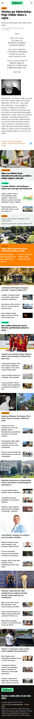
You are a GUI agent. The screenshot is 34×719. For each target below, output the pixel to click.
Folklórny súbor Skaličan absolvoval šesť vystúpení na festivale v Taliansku (10, 509)
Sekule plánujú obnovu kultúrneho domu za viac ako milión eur (10, 209)
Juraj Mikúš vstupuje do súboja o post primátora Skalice (15, 536)
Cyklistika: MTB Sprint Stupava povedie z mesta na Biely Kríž (14, 289)
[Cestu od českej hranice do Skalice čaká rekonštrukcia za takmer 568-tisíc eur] (28, 613)
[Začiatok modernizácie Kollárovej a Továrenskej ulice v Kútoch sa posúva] (28, 680)
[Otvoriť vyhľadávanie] (32, 3)
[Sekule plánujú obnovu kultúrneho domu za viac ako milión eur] (28, 209)
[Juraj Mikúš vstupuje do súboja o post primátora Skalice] (17, 524)
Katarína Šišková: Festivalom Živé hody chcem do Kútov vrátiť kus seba (15, 418)
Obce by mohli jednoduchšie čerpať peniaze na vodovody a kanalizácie (11, 454)
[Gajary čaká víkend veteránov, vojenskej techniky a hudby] (17, 235)
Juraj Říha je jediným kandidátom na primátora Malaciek (10, 500)
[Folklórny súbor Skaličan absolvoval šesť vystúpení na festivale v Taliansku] (28, 509)
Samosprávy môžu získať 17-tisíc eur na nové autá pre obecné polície (11, 306)
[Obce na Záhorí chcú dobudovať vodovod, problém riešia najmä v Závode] (17, 159)
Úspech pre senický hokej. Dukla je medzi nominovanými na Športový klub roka (16, 356)
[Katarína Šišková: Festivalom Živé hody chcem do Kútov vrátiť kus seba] (17, 402)
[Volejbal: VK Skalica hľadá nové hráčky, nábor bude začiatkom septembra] (28, 297)
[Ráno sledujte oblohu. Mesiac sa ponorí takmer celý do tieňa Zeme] (28, 315)
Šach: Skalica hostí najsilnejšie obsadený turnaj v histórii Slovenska (11, 658)
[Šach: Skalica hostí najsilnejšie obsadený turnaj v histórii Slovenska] (28, 658)
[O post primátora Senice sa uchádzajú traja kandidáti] (28, 376)
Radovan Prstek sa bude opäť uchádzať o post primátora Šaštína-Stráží (10, 544)
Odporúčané (6, 170)
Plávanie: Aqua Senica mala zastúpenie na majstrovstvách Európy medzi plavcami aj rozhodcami (14, 594)
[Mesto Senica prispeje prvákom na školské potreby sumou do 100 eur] (28, 622)
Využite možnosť (12, 704)
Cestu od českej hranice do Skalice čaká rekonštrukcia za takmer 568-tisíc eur (10, 614)
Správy (4, 8)
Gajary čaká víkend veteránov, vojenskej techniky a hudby (14, 250)
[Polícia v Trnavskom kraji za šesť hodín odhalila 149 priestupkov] (17, 637)
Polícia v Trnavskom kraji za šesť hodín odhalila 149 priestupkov (15, 650)
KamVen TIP (4, 246)
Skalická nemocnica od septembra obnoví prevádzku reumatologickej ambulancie (16, 482)
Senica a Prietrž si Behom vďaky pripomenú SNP (17, 256)
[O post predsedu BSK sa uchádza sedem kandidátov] (28, 491)
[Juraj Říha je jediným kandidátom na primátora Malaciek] (28, 499)
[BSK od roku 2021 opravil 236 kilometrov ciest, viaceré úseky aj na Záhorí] (28, 604)
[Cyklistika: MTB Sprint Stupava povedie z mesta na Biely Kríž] (17, 276)
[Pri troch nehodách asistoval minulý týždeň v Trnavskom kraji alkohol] (28, 553)
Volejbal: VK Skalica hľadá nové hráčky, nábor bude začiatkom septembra (10, 297)
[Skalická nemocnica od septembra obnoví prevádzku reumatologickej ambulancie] (17, 469)
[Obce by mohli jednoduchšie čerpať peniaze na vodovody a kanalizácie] (28, 454)
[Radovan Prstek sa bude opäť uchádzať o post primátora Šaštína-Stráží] (28, 544)
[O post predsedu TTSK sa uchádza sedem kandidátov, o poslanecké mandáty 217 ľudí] (28, 385)
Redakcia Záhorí (19, 28)
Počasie (4, 216)
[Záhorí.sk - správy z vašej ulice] (17, 3)
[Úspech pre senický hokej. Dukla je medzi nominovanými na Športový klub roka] (17, 343)
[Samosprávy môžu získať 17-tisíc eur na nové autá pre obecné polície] (28, 306)
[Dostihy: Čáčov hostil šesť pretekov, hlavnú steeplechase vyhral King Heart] (28, 563)
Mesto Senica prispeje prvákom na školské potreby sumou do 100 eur (11, 623)
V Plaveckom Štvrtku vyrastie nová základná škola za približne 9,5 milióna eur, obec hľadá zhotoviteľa (9, 669)
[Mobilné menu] (2, 3)
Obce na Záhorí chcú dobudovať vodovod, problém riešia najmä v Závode (16, 175)
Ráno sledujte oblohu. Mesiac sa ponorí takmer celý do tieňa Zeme (10, 315)
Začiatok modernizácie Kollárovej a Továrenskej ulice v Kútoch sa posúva (10, 681)
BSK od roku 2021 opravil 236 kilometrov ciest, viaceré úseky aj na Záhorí (10, 605)
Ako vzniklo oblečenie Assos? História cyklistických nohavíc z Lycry (15, 328)
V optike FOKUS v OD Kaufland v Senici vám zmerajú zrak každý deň (16, 187)
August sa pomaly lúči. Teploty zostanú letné (16, 223)
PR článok (5, 183)
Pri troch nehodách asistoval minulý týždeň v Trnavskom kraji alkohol (10, 553)
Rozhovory (5, 413)
